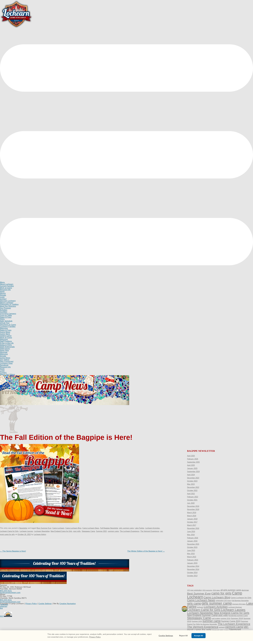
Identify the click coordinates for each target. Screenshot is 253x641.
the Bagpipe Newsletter (208, 624)
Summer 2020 (197, 621)
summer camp (113, 531)
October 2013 (192, 576)
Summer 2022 (101, 531)
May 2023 (191, 484)
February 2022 (192, 497)
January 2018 (192, 519)
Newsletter (23, 528)
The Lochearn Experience (129, 531)
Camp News (5, 332)
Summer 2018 (237, 618)
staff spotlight (216, 618)
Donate (3, 295)
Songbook (4, 365)
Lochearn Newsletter (42, 531)
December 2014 (193, 566)
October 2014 (192, 573)
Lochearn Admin (40, 534)
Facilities (3, 312)
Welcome (4, 328)
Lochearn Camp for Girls (9, 531)
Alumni (3, 293)
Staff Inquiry (5, 348)
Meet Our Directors (8, 306)
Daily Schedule (6, 321)
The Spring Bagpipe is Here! (13, 551)
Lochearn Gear (6, 363)
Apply (2, 291)
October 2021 (192, 500)
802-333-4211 (6, 591)
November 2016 (193, 528)
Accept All (198, 636)
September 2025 (193, 462)
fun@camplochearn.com (10, 592)
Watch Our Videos (7, 374)
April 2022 (191, 494)
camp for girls (221, 593)
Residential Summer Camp (238, 616)
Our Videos (4, 360)
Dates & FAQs (6, 345)
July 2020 (190, 503)
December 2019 (193, 506)
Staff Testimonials (7, 347)
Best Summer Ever (44, 528)
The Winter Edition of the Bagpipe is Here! (146, 551)
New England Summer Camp (202, 615)
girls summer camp (126, 528)
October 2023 (192, 481)
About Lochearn (6, 284)
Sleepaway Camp (88, 531)
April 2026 (191, 456)
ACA (2, 616)
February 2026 (192, 459)
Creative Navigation (67, 603)
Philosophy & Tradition (9, 304)
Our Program (5, 308)
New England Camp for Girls (61, 531)
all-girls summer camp (230, 590)
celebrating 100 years (223, 601)
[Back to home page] (16, 28)
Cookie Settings (45, 603)
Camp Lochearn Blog (73, 528)
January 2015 (192, 563)
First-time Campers (8, 313)
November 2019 (193, 509)
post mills (77, 531)
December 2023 (193, 478)
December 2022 (193, 487)
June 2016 (191, 532)
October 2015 (192, 547)
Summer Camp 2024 (230, 621)
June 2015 (191, 550)
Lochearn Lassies (26, 531)
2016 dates (216, 590)
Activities (3, 310)
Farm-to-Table (6, 315)
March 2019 (191, 513)
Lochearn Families (7, 326)
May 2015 (191, 554)
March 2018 (191, 516)
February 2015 (192, 560)
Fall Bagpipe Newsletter (109, 528)
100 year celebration (194, 590)
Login (2, 297)
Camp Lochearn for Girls (241, 598)
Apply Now (4, 350)
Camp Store (5, 334)
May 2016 (191, 535)
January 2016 (192, 541)
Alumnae (3, 352)
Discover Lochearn (8, 301)
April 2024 (191, 475)
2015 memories (207, 590)
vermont (222, 627)
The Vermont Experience (149, 531)
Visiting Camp (5, 336)
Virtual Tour (4, 323)
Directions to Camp (8, 325)
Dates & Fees (5, 317)
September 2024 (193, 472)
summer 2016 (225, 618)
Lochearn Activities (152, 528)
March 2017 (191, 525)
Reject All (183, 636)
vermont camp (234, 626)
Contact (3, 299)
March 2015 (191, 557)
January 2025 (192, 468)
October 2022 (192, 490)
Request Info (5, 290)
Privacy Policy (31, 603)
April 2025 (191, 465)
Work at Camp (6, 288)
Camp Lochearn (58, 528)
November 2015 (193, 544)
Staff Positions (6, 341)
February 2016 (192, 538)
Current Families (7, 286)
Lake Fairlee (139, 528)
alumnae (245, 590)
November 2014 (193, 569)
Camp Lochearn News (90, 528)
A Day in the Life (7, 343)
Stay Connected (6, 361)
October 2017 (192, 522)
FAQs (2, 319)
